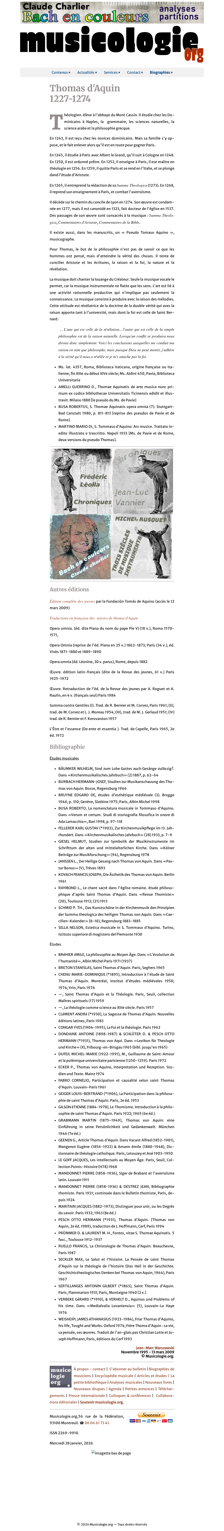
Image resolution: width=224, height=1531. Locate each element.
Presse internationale (87, 1395)
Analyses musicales (126, 1382)
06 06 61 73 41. (97, 1423)
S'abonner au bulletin (127, 1369)
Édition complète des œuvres (72, 601)
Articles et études (152, 1376)
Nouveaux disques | (91, 1389)
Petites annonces (140, 1389)
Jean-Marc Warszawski (155, 1348)
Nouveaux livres (159, 1382)
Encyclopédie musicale (114, 1376)
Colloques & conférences (129, 1395)
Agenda (115, 1389)
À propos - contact (89, 1369)
